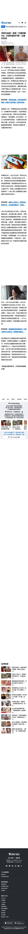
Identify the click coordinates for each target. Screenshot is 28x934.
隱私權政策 (3, 884)
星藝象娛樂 (3, 906)
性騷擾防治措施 (5, 886)
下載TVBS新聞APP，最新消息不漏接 (14, 432)
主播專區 (3, 904)
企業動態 (3, 900)
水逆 (8, 399)
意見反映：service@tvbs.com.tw (14, 860)
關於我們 (3, 874)
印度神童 (19, 399)
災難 (3, 399)
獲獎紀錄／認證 (5, 917)
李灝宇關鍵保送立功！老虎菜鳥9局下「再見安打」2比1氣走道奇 (16, 26)
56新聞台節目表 (5, 876)
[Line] (9, 865)
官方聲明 (3, 914)
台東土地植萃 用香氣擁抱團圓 (14, 406)
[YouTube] (18, 865)
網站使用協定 (4, 888)
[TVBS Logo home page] (6, 23)
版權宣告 (3, 890)
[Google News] (21, 865)
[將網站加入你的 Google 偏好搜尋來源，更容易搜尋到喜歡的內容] (14, 437)
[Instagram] (15, 865)
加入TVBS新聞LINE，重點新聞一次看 (14, 434)
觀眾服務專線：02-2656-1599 (14, 862)
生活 (5, 29)
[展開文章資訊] (25, 42)
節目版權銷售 (4, 908)
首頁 (2, 29)
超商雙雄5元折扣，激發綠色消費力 (14, 414)
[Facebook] (6, 865)
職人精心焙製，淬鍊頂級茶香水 (14, 407)
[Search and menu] (25, 22)
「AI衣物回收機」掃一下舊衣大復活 (14, 417)
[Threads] (12, 865)
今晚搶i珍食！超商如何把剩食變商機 (14, 416)
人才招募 (3, 902)
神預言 (13, 399)
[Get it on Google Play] (19, 922)
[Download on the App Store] (9, 922)
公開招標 (3, 910)
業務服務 (3, 912)
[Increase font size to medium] (19, 23)
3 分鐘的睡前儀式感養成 (14, 409)
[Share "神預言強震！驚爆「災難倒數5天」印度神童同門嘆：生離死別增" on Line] (22, 22)
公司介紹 (3, 898)
